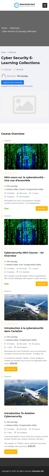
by (5, 186)
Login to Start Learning (12, 82)
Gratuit (22, 189)
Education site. (38, 471)
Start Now (42, 208)
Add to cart (10, 369)
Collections (15, 28)
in (5, 189)
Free (21, 264)
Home (4, 28)
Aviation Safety (12, 189)
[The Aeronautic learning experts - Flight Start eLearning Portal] (24, 5)
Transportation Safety (34, 189)
